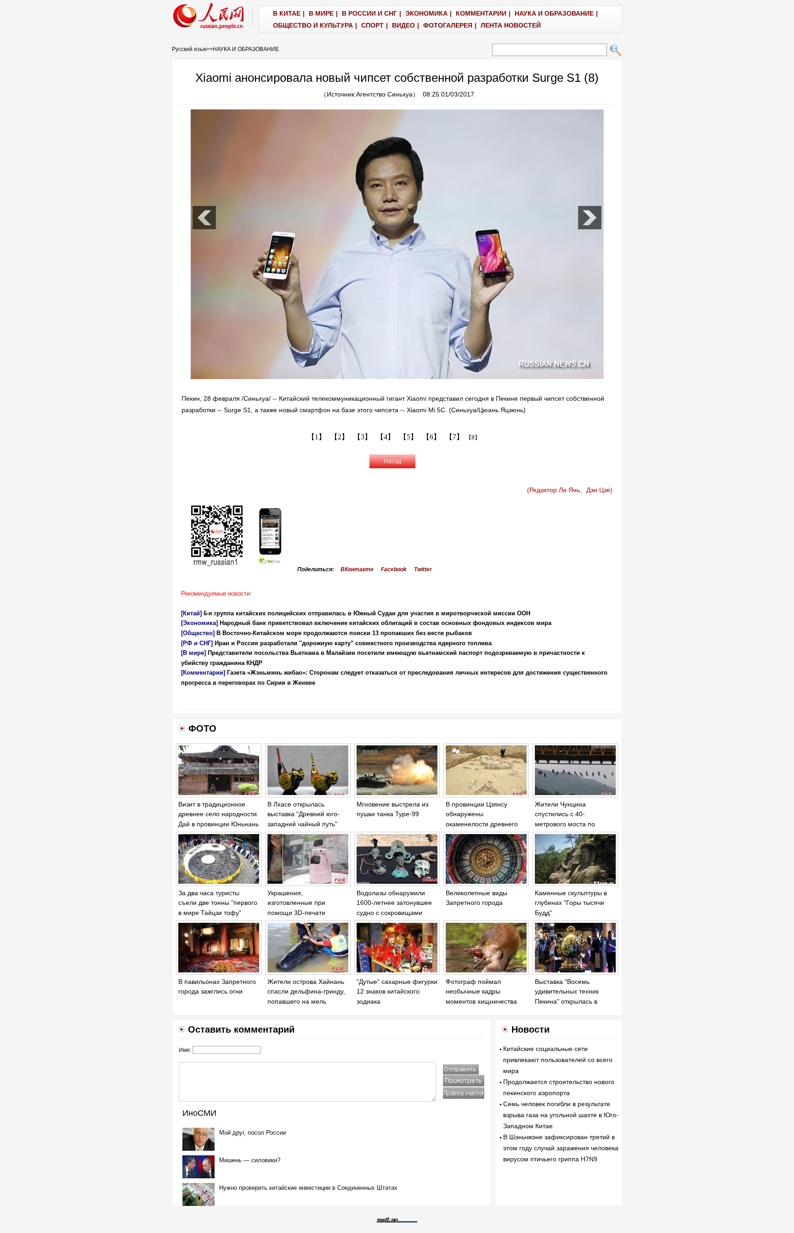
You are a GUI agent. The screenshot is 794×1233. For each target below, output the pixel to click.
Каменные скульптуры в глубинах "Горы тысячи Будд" (571, 902)
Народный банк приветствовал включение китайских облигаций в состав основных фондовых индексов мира (385, 622)
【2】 (339, 437)
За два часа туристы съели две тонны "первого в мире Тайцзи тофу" (217, 902)
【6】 (431, 437)
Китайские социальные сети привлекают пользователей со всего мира (558, 1059)
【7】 (454, 437)
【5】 (408, 437)
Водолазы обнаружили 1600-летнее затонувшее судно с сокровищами (394, 902)
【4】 (385, 437)
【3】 (362, 437)
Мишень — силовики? (249, 1160)
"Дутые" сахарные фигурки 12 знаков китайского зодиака (397, 991)
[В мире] (193, 652)
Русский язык (189, 49)
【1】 (316, 437)
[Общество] (198, 633)
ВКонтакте (357, 569)
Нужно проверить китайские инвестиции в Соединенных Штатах (308, 1187)
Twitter (423, 569)
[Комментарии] (203, 672)
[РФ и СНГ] (197, 643)
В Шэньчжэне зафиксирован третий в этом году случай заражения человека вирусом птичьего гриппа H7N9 (560, 1148)
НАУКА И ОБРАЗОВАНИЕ (246, 49)
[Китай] (191, 613)
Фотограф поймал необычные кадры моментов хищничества (481, 991)
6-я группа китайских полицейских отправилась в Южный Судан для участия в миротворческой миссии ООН (367, 613)
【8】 (473, 437)
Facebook (394, 569)
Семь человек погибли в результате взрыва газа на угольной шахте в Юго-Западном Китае (560, 1115)
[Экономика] (199, 622)
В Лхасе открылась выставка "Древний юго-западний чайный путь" (303, 814)
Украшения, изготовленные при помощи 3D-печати (296, 902)
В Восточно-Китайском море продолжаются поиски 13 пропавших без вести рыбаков (344, 633)
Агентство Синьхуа (384, 94)
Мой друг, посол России (252, 1132)
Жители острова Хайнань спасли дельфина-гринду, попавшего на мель (306, 991)
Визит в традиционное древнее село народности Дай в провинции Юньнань (218, 814)
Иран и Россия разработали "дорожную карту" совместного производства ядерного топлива (353, 643)
